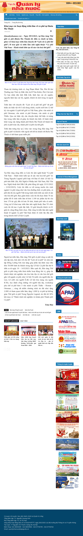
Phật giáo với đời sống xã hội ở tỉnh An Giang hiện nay (11, 339)
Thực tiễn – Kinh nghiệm (42, 15)
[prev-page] (5, 349)
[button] (76, 14)
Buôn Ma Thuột (29, 310)
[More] (51, 31)
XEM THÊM (23, 321)
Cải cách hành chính (10, 18)
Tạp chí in (62, 96)
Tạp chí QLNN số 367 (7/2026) (65, 127)
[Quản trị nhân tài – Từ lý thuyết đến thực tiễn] (67, 234)
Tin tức (18, 15)
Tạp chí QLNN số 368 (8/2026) (65, 124)
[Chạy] (58, 270)
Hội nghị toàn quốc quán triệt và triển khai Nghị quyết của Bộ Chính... (68, 68)
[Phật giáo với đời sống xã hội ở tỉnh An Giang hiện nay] (11, 330)
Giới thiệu (12, 15)
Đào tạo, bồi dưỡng (56, 15)
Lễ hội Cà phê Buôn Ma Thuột (13, 315)
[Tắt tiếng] (74, 270)
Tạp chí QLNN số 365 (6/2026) (65, 133)
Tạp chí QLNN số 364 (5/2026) (65, 136)
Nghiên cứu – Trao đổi (28, 15)
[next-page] (8, 349)
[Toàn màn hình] (77, 270)
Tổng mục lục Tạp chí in (65, 114)
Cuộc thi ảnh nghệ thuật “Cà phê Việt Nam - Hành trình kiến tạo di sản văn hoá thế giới (28, 312)
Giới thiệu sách (62, 219)
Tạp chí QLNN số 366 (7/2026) (65, 130)
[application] (67, 265)
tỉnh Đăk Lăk (26, 315)
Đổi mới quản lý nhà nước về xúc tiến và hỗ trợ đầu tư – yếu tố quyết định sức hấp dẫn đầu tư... (45, 341)
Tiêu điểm (60, 26)
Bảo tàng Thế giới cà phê (16, 310)
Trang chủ (7, 22)
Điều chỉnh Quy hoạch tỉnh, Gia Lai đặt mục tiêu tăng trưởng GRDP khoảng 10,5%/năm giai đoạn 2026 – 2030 (28, 341)
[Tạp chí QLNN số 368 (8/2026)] (67, 93)
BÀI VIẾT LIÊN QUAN (11, 321)
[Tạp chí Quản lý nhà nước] (41, 7)
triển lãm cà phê (36, 315)
